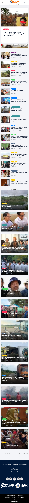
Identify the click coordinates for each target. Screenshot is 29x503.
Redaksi (21, 491)
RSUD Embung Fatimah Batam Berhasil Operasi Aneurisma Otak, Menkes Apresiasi (19, 138)
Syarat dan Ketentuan (13, 491)
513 (24, 453)
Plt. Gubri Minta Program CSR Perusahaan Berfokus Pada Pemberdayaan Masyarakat (19, 183)
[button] (2, 2)
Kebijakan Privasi (10, 492)
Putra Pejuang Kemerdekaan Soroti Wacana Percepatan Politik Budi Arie (19, 174)
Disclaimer (3, 492)
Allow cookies (14, 501)
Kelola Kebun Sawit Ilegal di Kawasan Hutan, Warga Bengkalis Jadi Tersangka (14, 34)
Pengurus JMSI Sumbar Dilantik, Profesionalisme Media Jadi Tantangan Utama (19, 101)
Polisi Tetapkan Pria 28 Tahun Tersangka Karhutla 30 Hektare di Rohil (19, 156)
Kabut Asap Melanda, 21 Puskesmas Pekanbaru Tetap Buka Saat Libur (19, 147)
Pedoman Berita (4, 491)
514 (27, 453)
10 (19, 453)
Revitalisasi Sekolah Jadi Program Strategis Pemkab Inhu (18, 119)
